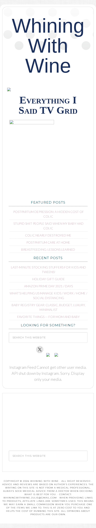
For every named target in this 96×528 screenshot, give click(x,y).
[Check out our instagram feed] (56, 356)
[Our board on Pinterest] (48, 356)
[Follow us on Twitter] (39, 349)
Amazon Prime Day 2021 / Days (48, 286)
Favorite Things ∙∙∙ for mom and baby (48, 317)
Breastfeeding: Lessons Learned (48, 249)
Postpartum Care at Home (48, 242)
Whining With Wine (48, 46)
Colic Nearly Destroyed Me (48, 235)
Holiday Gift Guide (48, 279)
